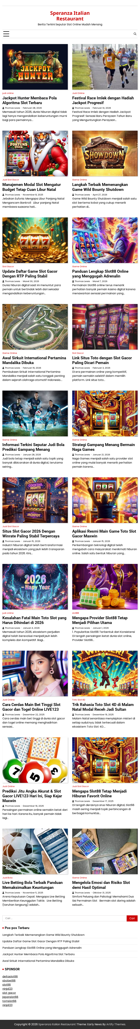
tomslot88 (9, 1001)
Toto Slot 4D (78, 699)
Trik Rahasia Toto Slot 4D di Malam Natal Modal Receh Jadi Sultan (103, 707)
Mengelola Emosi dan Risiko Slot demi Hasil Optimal (101, 885)
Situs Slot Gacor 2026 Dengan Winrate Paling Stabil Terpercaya (30, 533)
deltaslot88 (10, 976)
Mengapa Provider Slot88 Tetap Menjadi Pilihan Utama (100, 620)
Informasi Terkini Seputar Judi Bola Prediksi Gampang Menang (33, 447)
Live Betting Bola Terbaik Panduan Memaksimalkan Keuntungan (32, 885)
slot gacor (9, 993)
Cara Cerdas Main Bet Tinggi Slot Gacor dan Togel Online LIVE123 (31, 707)
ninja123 (7, 989)
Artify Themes (115, 1024)
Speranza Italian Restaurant (70, 16)
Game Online (79, 179)
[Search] (135, 34)
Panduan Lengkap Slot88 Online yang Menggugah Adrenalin (100, 273)
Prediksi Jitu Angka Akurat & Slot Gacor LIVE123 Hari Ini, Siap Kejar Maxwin (32, 796)
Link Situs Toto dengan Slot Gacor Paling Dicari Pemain (102, 360)
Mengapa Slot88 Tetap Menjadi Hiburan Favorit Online (99, 793)
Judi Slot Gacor (10, 179)
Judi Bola (7, 877)
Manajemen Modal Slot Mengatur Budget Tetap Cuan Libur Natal (31, 187)
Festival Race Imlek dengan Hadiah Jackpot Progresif (103, 100)
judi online (8, 93)
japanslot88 (10, 997)
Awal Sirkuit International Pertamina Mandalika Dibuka (38, 961)
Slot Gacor (8, 266)
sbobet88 (9, 981)
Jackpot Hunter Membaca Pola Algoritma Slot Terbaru (29, 100)
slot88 (75, 613)
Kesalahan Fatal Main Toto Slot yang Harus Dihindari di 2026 (34, 620)
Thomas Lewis (12, 107)
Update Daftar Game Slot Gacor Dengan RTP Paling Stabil (29, 273)
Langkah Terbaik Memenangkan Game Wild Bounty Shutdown (100, 187)
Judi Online (78, 93)
